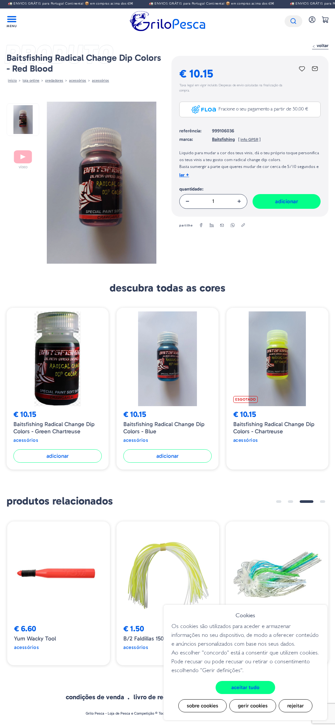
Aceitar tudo (245, 687)
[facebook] (201, 225)
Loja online (31, 80)
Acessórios (100, 80)
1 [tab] (278, 501)
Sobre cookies (202, 706)
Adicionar (286, 201)
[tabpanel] (58, 593)
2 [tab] (290, 501)
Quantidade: (191, 189)
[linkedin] (211, 225)
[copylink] (243, 225)
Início (12, 80)
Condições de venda (95, 697)
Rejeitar (295, 706)
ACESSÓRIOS (77, 80)
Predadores (54, 80)
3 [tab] (306, 501)
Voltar (321, 45)
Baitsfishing (223, 139)
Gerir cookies (253, 706)
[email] (222, 225)
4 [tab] (322, 501)
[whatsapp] (232, 225)
